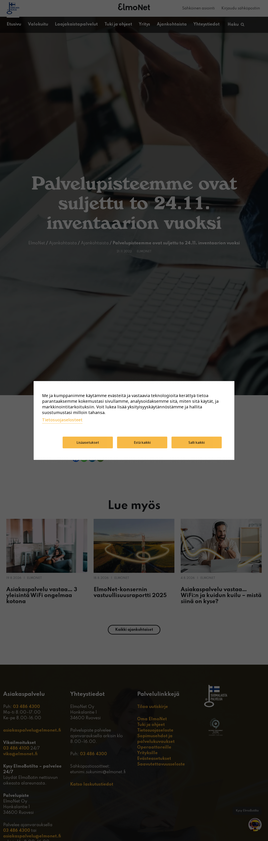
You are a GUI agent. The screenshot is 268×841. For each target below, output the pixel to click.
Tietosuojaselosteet (62, 420)
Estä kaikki (142, 442)
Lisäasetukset (88, 442)
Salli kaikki (196, 442)
